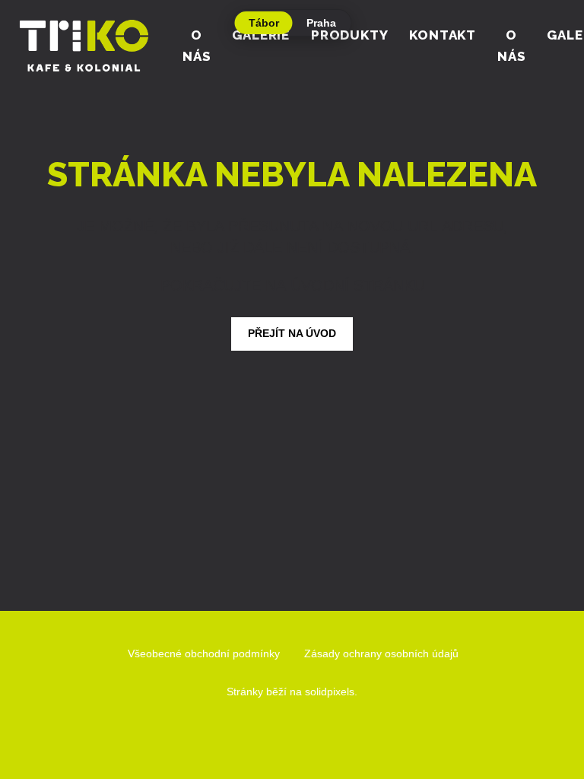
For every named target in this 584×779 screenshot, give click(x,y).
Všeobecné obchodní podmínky (204, 653)
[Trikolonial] (83, 45)
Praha (321, 23)
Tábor (264, 23)
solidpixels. (331, 691)
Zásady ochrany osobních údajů (381, 653)
